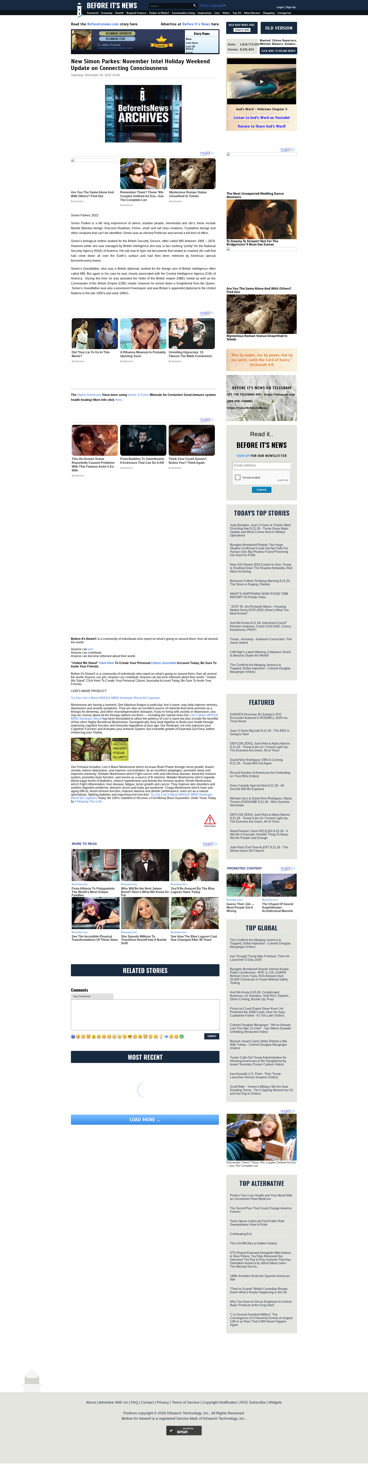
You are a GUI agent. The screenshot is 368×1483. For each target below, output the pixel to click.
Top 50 (236, 13)
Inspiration (204, 13)
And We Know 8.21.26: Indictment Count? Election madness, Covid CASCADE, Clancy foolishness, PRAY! (260, 626)
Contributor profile (107, 48)
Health (119, 13)
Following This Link (88, 801)
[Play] (261, 81)
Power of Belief (159, 13)
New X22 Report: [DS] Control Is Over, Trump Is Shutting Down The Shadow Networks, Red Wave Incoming (261, 568)
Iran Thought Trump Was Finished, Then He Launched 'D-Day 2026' (259, 958)
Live (216, 13)
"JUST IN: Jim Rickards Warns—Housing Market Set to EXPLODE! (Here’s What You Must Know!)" (259, 610)
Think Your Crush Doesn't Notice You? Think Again (187, 460)
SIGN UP (243, 456)
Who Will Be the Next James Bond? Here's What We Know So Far (145, 892)
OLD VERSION (278, 28)
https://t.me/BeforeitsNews (247, 408)
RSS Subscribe (253, 1402)
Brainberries (78, 361)
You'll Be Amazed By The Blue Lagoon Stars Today (193, 890)
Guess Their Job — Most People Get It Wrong (240, 907)
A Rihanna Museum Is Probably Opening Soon (143, 354)
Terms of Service (186, 1402)
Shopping (268, 13)
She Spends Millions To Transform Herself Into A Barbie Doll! (144, 940)
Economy (106, 13)
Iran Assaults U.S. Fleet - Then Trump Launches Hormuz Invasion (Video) (255, 1075)
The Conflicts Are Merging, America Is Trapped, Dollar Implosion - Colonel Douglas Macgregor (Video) (260, 668)
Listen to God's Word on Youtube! (262, 117)
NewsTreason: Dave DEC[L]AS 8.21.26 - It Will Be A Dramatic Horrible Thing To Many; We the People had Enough (259, 834)
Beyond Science (136, 13)
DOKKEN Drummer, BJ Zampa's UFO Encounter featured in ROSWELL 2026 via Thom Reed (258, 718)
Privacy (163, 1402)
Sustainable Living (183, 13)
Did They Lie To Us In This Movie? (91, 354)
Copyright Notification (219, 1402)
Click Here (106, 663)
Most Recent (252, 13)
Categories (284, 13)
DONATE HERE (242, 30)
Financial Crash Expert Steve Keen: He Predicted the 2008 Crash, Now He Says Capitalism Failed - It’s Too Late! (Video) (257, 1012)
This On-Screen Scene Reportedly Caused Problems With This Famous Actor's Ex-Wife (93, 464)
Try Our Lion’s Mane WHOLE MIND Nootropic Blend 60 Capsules (115, 697)
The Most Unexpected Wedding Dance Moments (255, 195)
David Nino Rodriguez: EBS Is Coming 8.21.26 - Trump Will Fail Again (256, 761)
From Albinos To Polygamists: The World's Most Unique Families (93, 892)
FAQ (134, 1402)
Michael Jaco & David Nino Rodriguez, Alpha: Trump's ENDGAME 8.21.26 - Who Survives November (261, 802)
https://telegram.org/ (279, 394)
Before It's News (112, 5)
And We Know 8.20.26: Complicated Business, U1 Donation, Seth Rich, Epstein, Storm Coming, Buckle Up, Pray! (259, 996)
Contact (147, 1402)
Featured (92, 13)
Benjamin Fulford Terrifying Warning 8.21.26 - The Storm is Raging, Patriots (260, 582)
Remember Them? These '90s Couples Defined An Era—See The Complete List (261, 1164)
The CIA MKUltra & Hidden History (253, 1243)
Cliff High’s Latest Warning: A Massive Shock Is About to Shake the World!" (260, 653)
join (90, 649)
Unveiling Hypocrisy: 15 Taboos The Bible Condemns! (190, 354)
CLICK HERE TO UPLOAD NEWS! (278, 51)
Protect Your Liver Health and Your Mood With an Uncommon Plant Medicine (261, 1197)
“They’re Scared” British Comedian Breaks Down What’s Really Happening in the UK (259, 1290)
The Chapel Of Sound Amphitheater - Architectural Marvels (277, 907)
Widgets (275, 1402)
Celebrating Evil (241, 1234)
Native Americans (89, 394)
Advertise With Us (113, 1402)
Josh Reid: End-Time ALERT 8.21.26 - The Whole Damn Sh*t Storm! (259, 849)
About (91, 1402)
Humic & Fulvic (138, 394)
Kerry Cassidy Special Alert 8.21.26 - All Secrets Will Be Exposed (257, 787)
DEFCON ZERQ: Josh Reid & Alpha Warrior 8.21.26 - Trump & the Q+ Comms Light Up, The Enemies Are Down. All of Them (260, 747)
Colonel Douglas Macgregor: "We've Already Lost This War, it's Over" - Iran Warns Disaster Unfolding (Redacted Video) (260, 1028)
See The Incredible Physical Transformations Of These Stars (95, 938)
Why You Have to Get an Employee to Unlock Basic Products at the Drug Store (261, 1303)
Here (118, 399)
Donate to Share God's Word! (262, 126)
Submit (262, 490)
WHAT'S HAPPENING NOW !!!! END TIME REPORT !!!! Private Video (259, 595)
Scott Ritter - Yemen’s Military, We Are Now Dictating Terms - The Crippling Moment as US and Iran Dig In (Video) (261, 1090)
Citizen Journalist (163, 663)
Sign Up (291, 7)
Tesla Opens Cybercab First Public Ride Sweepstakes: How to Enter (257, 1222)
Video (226, 13)
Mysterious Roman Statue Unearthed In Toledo (257, 337)
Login (280, 7)
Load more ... (145, 1119)
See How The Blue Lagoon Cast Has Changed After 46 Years (194, 938)
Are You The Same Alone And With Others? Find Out (259, 290)
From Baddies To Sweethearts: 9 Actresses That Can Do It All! (142, 460)
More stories (126, 48)
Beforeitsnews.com (103, 24)
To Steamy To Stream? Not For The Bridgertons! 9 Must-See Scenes (252, 243)
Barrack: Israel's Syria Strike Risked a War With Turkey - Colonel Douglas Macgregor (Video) (258, 1045)
